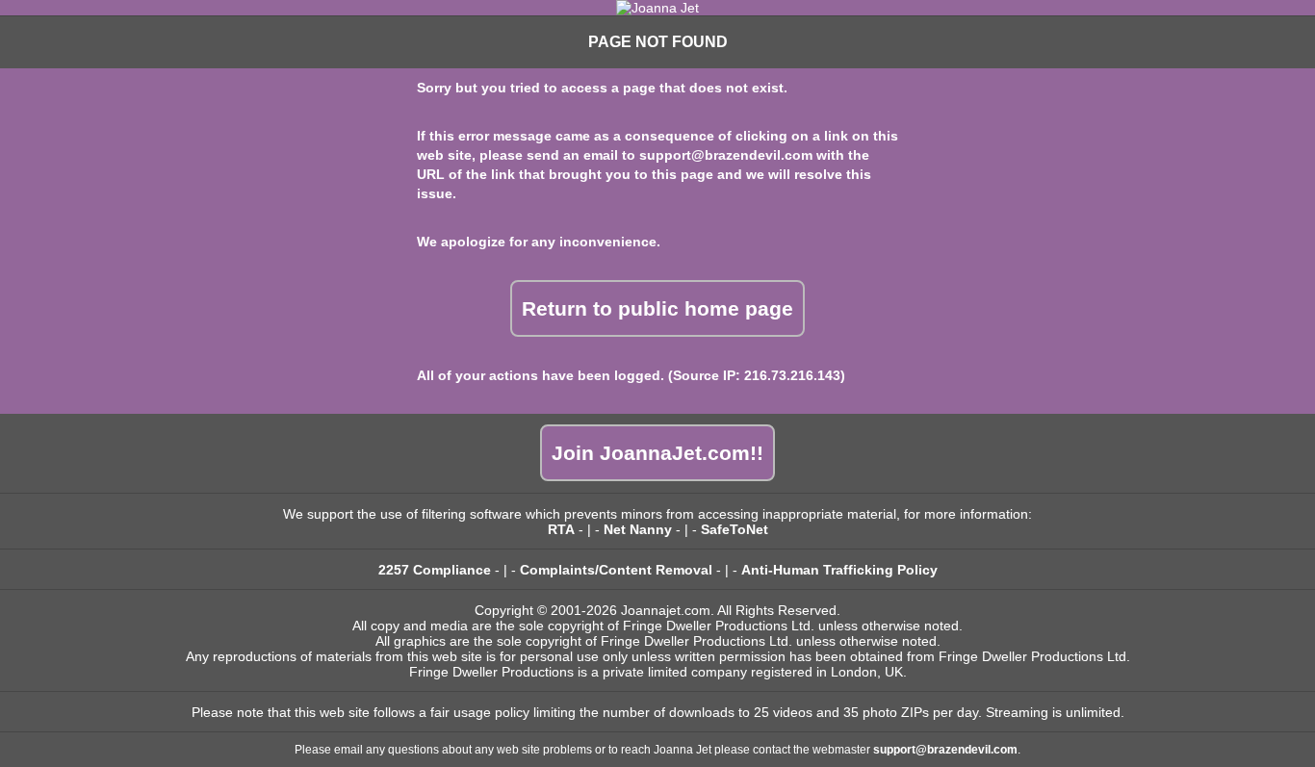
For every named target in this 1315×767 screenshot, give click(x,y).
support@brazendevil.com (725, 155)
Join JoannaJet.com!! (657, 453)
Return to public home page (657, 308)
